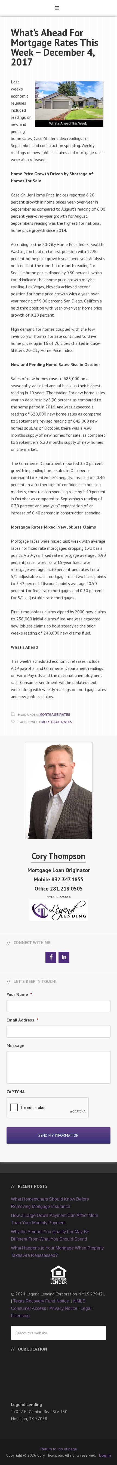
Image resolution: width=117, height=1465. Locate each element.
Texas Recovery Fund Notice (41, 1301)
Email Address (22, 1020)
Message (15, 1045)
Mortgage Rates (54, 715)
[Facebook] (50, 957)
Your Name (19, 994)
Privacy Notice (63, 1308)
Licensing (20, 1315)
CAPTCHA (16, 1091)
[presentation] (48, 1108)
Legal (86, 1308)
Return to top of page (58, 1449)
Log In (105, 1455)
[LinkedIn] (64, 957)
